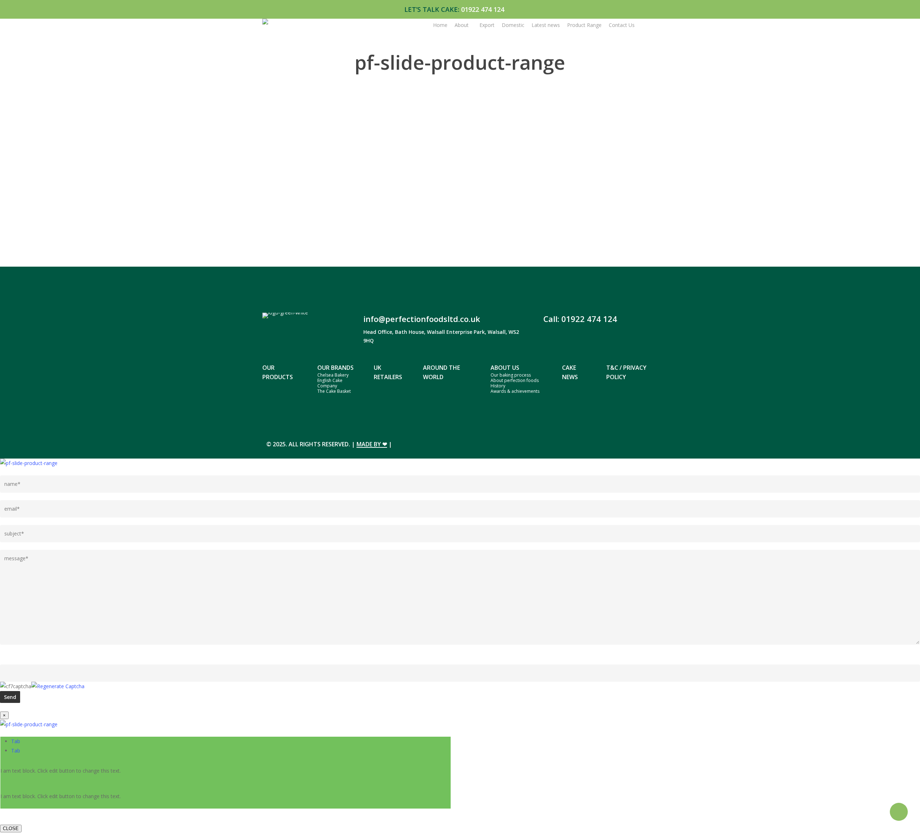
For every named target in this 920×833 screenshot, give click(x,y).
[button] (15, 741)
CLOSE (11, 828)
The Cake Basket (334, 391)
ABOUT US (505, 368)
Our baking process (511, 375)
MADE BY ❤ (371, 444)
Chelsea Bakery (333, 375)
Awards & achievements (515, 391)
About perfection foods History (515, 383)
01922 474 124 (482, 9)
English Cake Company (329, 383)
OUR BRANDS (335, 368)
